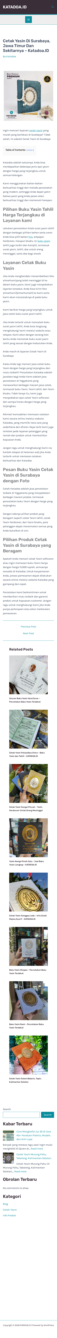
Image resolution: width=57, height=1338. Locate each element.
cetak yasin (36, 130)
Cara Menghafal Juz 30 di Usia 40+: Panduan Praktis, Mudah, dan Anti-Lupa (33, 1135)
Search (7, 1109)
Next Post (28, 633)
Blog (5, 1203)
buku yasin (44, 240)
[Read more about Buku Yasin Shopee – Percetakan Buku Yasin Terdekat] (28, 946)
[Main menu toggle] (28, 19)
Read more (37, 1148)
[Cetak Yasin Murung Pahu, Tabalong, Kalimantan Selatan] (8, 1158)
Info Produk (9, 1215)
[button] (52, 7)
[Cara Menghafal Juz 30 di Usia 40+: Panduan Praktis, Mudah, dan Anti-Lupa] (8, 1135)
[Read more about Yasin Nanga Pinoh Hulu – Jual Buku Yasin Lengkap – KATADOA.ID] (28, 837)
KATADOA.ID (15, 7)
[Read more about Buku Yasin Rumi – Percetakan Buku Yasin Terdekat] (28, 1000)
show (30, 150)
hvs (30, 236)
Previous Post (28, 626)
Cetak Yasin (10, 1209)
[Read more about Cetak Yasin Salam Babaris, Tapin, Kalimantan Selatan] (28, 1054)
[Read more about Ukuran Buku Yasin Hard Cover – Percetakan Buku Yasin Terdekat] (28, 674)
